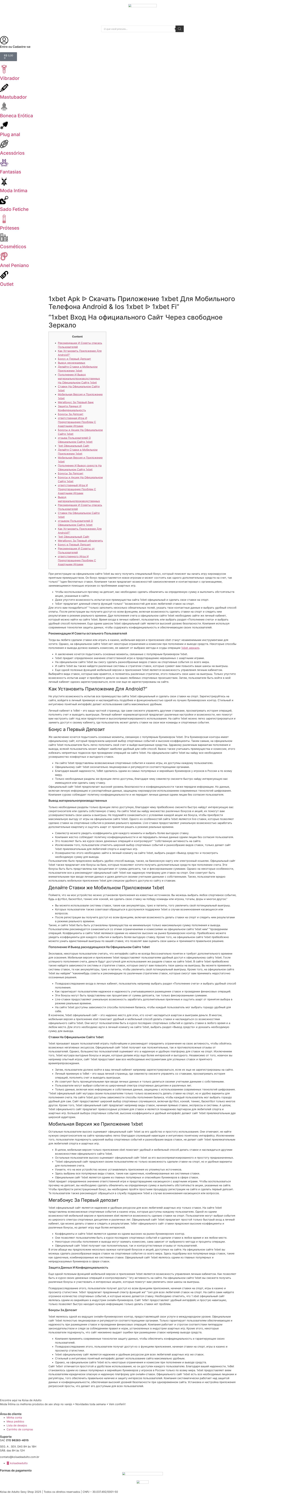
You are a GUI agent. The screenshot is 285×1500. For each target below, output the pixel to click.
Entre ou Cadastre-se (15, 46)
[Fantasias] (4, 163)
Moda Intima (13, 190)
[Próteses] (4, 219)
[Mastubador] (4, 88)
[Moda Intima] (4, 181)
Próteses (9, 228)
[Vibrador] (4, 69)
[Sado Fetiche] (4, 200)
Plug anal (10, 134)
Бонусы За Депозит (70, 414)
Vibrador (9, 78)
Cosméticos (13, 246)
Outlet (7, 284)
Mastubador (13, 97)
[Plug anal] (4, 125)
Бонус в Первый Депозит (74, 544)
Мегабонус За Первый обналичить (80, 540)
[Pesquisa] (179, 29)
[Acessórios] (4, 144)
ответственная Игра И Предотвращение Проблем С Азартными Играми (77, 422)
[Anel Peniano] (4, 256)
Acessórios (12, 153)
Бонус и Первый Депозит (74, 358)
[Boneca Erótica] (4, 106)
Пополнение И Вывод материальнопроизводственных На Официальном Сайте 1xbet (79, 378)
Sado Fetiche (14, 209)
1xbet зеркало (190, 647)
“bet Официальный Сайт (73, 445)
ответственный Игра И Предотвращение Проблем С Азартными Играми (77, 489)
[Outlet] (4, 275)
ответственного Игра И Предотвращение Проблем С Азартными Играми (77, 560)
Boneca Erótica (16, 115)
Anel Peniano (14, 265)
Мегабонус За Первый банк (76, 402)
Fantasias (10, 172)
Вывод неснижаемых (71, 362)
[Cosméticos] (4, 237)
